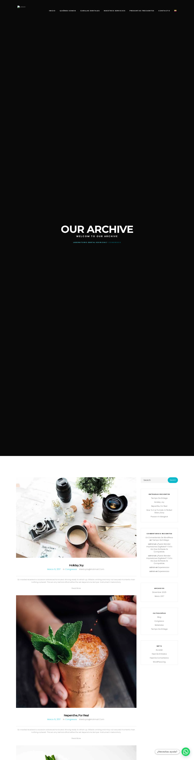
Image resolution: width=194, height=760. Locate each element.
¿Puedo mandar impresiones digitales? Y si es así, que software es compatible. (159, 548)
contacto (164, 11)
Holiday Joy (76, 565)
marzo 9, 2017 (54, 569)
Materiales (159, 625)
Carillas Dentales (90, 11)
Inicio (52, 11)
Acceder (159, 650)
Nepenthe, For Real (76, 715)
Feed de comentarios (159, 658)
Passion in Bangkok (159, 516)
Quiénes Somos (68, 11)
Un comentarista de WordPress (159, 537)
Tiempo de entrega (159, 498)
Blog (159, 617)
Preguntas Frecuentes (142, 11)
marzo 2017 (159, 596)
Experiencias (163, 567)
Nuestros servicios (114, 11)
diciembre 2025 (159, 592)
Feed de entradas (159, 654)
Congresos (71, 569)
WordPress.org (159, 662)
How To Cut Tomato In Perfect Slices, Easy (159, 511)
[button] (76, 588)
